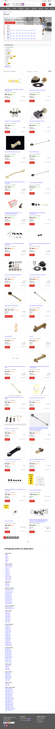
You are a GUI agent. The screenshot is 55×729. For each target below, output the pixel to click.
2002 (14, 33)
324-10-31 (17, 3)
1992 (14, 36)
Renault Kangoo (8, 651)
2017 (28, 30)
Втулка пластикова (9, 521)
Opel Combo (7, 614)
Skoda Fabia (7, 673)
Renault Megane (8, 656)
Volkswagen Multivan (9, 698)
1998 (31, 36)
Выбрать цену (9, 316)
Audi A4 (6, 558)
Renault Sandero (8, 657)
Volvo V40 (7, 685)
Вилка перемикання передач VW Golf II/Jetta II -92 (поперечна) (39, 367)
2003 (17, 33)
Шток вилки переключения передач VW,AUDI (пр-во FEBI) (15, 182)
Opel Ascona (7, 612)
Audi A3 (6, 557)
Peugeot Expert (8, 644)
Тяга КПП (31, 336)
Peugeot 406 (7, 636)
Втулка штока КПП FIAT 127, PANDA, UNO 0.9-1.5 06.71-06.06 (15, 490)
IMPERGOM (8, 54)
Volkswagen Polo (8, 701)
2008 (31, 33)
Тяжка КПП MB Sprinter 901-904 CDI (37, 397)
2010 (8, 30)
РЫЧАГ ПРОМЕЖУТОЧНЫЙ (35, 490)
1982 (14, 38)
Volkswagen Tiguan (9, 705)
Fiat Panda (7, 585)
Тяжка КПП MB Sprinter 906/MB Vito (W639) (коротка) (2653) (14, 90)
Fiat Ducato (7, 584)
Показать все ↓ (7, 66)
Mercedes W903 (8, 602)
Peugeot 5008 (8, 638)
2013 (17, 30)
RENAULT (9, 57)
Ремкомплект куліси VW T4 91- (11, 428)
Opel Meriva (7, 617)
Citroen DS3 (7, 575)
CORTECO (8, 49)
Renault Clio (7, 649)
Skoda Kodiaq (8, 674)
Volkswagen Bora (8, 688)
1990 (8, 36)
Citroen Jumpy (8, 578)
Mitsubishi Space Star (9, 608)
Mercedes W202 (8, 599)
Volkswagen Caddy (9, 690)
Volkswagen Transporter (10, 708)
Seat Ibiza (7, 666)
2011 (11, 30)
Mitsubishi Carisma (9, 607)
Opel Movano (8, 619)
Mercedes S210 (8, 595)
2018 (31, 30)
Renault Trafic (8, 660)
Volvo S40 (7, 683)
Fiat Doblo (7, 583)
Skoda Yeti (7, 680)
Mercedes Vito (8, 596)
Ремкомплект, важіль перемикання (12, 121)
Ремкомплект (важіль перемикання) (37, 90)
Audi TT (6, 561)
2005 (23, 33)
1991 (11, 36)
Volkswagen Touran (9, 707)
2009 (34, 33)
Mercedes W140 (8, 597)
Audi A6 (6, 560)
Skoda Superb (8, 678)
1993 (17, 36)
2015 (23, 30)
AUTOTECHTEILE (9, 47)
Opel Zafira (7, 622)
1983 (17, 38)
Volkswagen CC (8, 691)
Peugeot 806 (7, 639)
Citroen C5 (7, 572)
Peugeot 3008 (8, 631)
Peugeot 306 (7, 632)
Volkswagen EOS (8, 694)
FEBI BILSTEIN (9, 50)
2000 (8, 33)
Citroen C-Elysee (8, 566)
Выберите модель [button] (34, 22)
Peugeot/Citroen (10, 56)
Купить (7, 101)
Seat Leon (7, 668)
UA (7, 1)
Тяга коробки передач (34, 151)
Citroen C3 (7, 569)
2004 (20, 33)
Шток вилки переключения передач (13, 459)
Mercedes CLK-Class (9, 589)
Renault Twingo (8, 661)
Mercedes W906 (8, 603)
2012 (14, 30)
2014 (20, 30)
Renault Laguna (8, 653)
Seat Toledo (7, 669)
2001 (11, 33)
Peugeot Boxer (8, 642)
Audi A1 (6, 554)
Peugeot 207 (7, 628)
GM (8, 52)
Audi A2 (6, 556)
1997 (28, 36)
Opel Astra (7, 613)
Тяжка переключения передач (36, 182)
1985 (23, 38)
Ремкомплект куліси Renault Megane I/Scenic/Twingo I (37, 213)
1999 (34, 36)
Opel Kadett (7, 616)
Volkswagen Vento (9, 710)
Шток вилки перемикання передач (37, 121)
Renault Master (8, 654)
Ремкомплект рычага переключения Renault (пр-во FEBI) (14, 244)
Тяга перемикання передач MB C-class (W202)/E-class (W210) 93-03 (13, 213)
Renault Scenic (8, 659)
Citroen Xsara (8, 579)
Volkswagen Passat (9, 700)
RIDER (7, 59)
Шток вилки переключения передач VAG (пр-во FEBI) (39, 244)
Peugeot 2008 (8, 625)
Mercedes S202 (8, 593)
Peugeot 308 (7, 635)
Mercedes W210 (8, 600)
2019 (34, 30)
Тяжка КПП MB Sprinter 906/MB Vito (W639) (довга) (14, 398)
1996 (25, 36)
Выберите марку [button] (21, 22)
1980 (8, 38)
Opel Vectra (7, 620)
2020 (8, 27)
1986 (25, 38)
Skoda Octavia (8, 676)
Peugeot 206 (7, 627)
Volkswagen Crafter (9, 693)
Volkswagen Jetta (9, 697)
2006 (25, 33)
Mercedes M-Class (9, 592)
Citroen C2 (7, 568)
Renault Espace (8, 650)
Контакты (45, 1)
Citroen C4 (7, 571)
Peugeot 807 (7, 641)
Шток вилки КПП (8, 336)
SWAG (7, 61)
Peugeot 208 (7, 629)
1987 (28, 38)
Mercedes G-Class (9, 590)
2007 (28, 33)
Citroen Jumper (8, 576)
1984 (20, 38)
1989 (34, 38)
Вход (50, 1)
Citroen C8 (7, 573)
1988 (31, 38)
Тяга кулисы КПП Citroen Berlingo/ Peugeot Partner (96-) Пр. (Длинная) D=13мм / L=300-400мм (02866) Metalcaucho (38, 428)
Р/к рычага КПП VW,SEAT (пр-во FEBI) (13, 274)
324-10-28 (17, 5)
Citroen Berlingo (8, 565)
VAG (8, 63)
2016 (25, 30)
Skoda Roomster (8, 677)
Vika (7, 65)
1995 (23, 36)
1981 (11, 38)
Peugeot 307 (7, 634)
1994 (20, 36)
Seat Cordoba (8, 665)
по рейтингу (13, 71)
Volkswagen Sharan (9, 704)
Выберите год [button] (10, 22)
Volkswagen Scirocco (9, 702)
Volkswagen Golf (8, 695)
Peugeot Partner (8, 645)
